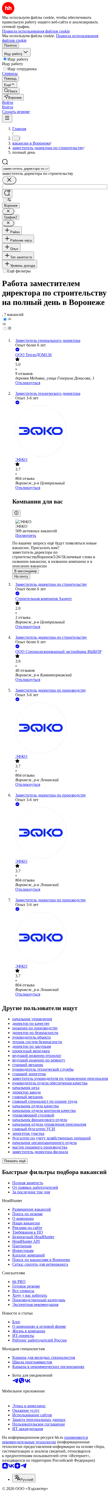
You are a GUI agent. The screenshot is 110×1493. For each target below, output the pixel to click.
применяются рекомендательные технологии (45, 1439)
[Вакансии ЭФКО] (60, 431)
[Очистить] (9, 180)
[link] (10, 91)
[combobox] (25, 168)
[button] (7, 102)
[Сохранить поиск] (7, 193)
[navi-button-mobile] (7, 118)
